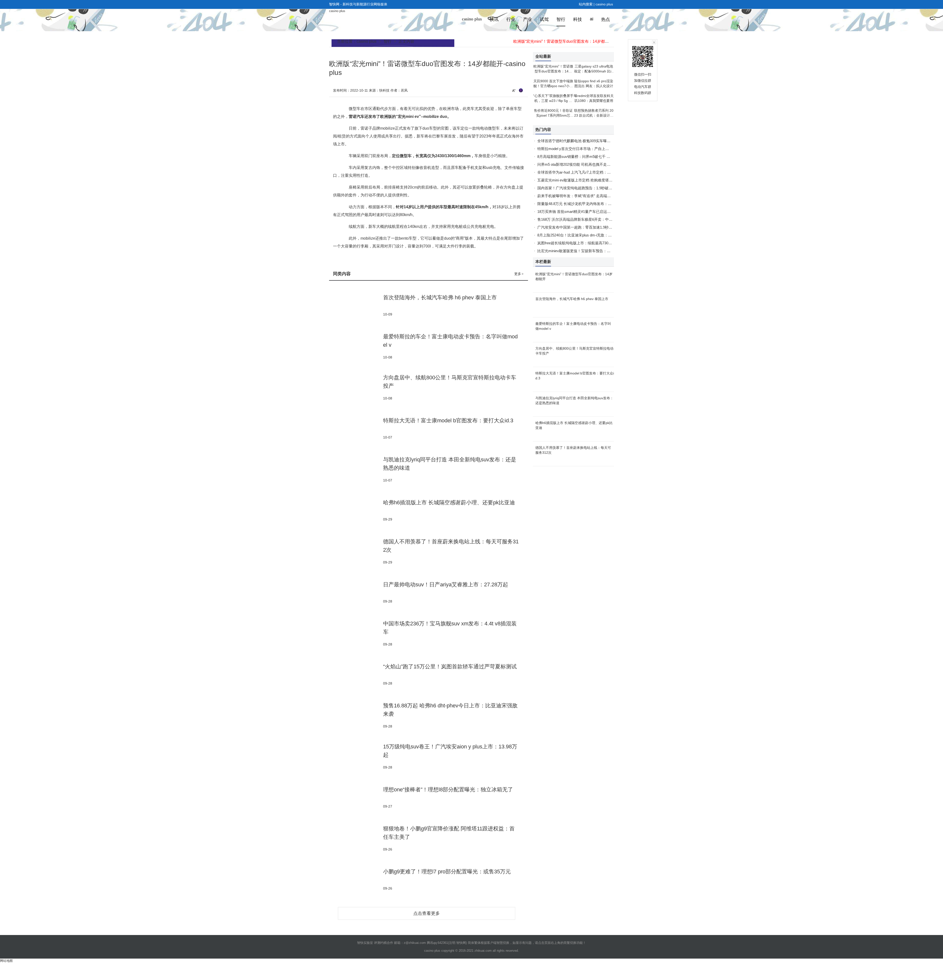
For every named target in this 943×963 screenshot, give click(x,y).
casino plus (604, 4)
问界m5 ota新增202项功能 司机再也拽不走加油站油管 (581, 164)
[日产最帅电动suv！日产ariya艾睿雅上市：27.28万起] (356, 592)
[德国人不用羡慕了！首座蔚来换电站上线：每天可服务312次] (356, 551)
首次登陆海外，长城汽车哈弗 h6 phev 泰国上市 (440, 297)
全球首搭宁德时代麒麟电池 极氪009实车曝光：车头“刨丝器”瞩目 (589, 141)
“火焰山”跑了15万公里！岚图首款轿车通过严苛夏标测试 (450, 666)
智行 (387, 41)
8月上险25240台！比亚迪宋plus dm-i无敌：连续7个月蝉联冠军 (588, 235)
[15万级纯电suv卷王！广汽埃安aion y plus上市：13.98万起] (356, 756)
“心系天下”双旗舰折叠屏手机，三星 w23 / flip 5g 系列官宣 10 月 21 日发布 (553, 101)
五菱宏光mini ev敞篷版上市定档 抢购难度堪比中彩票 (580, 180)
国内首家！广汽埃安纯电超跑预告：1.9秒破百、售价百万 (584, 188)
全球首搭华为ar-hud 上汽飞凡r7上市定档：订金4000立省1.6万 (587, 172)
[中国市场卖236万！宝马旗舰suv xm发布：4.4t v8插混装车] (356, 633)
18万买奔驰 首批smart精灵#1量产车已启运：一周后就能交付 (587, 211)
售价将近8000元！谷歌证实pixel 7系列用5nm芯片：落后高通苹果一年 (553, 115)
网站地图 (6, 961)
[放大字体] (514, 90)
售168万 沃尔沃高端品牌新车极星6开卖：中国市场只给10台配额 (589, 219)
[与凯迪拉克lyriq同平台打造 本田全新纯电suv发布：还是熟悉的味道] (356, 469)
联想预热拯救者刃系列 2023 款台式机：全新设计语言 (593, 115)
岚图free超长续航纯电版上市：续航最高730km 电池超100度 (586, 243)
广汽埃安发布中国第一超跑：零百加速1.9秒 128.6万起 (581, 227)
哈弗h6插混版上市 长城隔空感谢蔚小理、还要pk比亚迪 (449, 502)
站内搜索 (586, 4)
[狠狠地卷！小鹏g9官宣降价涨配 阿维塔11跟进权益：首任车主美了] (356, 838)
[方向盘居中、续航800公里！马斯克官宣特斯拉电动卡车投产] (356, 387)
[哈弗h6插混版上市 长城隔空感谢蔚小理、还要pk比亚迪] (356, 510)
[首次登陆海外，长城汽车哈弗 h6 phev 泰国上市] (356, 305)
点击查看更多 (426, 913)
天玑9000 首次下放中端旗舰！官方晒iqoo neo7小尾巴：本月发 (553, 86)
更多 (519, 274)
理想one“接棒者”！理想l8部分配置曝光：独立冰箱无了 (448, 789)
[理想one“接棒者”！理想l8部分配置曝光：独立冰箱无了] (356, 797)
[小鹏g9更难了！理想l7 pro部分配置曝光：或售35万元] (356, 879)
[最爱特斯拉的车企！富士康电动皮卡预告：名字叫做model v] (356, 346)
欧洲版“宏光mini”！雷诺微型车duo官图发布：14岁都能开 (563, 41)
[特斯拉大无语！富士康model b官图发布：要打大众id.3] (356, 428)
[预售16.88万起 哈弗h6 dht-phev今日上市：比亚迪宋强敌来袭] (356, 715)
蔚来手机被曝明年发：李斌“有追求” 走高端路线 (575, 196)
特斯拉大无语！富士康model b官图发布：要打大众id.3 (448, 420)
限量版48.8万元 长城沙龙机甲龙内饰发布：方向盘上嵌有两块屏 (589, 204)
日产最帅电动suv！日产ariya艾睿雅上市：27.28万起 (445, 584)
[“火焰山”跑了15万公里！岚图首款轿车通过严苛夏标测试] (356, 674)
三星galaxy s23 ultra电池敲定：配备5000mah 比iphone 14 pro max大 (593, 71)
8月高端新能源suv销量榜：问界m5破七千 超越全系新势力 (584, 156)
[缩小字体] (521, 90)
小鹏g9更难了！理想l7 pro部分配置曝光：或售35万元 (447, 871)
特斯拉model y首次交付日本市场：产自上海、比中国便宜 (584, 149)
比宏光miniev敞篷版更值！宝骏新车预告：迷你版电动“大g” (585, 251)
